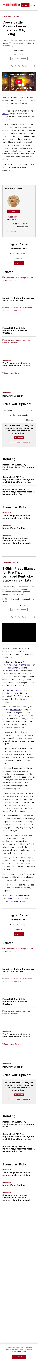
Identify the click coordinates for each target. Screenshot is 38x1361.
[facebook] (12, 66)
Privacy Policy (21, 1351)
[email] (26, 66)
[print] (35, 66)
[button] (3, 5)
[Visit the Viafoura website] (30, 420)
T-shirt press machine (13, 690)
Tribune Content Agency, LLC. (18, 901)
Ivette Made (15, 710)
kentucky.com (12, 898)
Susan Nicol (19, 50)
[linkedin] (15, 66)
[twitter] (19, 66)
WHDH (5, 114)
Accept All (19, 1357)
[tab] (8, 410)
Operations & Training (10, 16)
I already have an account (19, 442)
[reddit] (23, 66)
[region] (19, 416)
